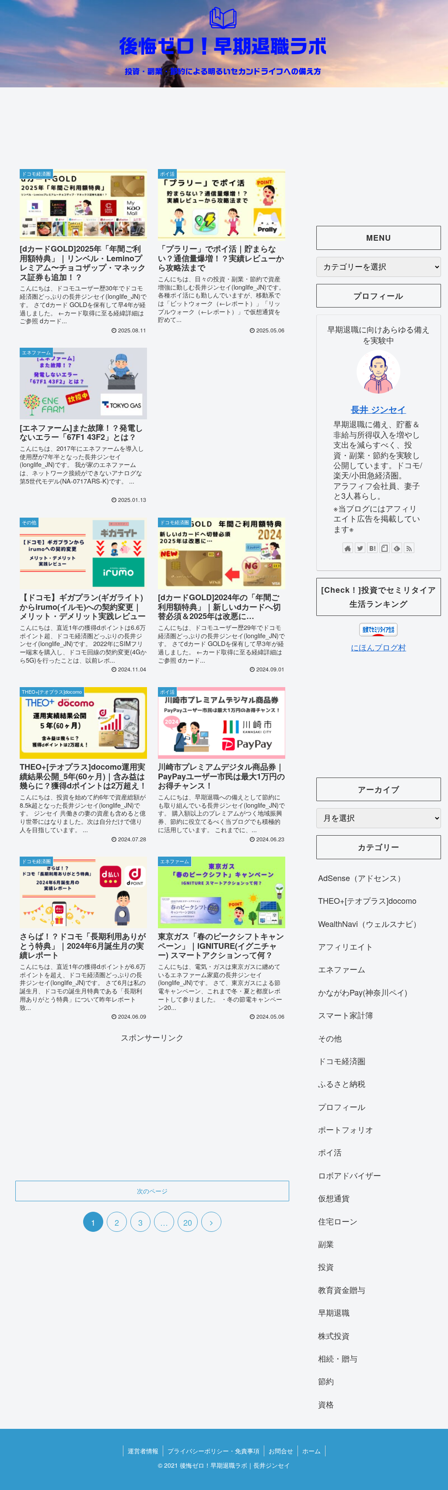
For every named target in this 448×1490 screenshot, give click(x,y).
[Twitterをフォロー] (360, 548)
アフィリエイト (345, 946)
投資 (326, 1266)
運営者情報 (143, 1450)
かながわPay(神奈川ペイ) (362, 992)
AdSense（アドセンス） (361, 877)
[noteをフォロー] (384, 548)
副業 (326, 1243)
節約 (326, 1380)
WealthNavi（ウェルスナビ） (369, 923)
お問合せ (281, 1450)
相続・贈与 (337, 1358)
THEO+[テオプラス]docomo (367, 900)
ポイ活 (330, 1152)
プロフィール (341, 1106)
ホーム (311, 1450)
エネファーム (341, 969)
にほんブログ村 (378, 647)
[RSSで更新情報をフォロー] (409, 548)
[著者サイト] (348, 548)
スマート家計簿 (345, 1014)
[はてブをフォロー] (372, 548)
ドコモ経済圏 (341, 1060)
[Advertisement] (152, 129)
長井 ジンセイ (378, 409)
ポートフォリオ (345, 1129)
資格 (326, 1404)
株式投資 (334, 1335)
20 (187, 1222)
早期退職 (334, 1312)
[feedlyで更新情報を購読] (397, 548)
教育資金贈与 (341, 1289)
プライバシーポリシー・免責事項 (213, 1450)
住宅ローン (337, 1221)
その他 (330, 1038)
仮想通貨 (334, 1197)
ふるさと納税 (341, 1083)
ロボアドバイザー (349, 1175)
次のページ (152, 1190)
